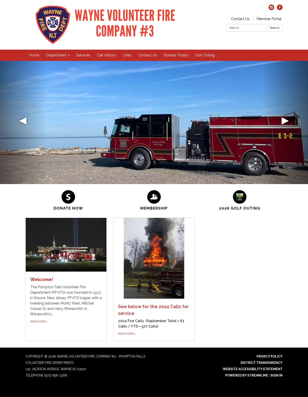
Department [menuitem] (56, 55)
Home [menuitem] (34, 55)
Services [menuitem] (83, 55)
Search (275, 28)
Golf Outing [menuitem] (205, 55)
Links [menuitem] (127, 55)
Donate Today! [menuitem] (176, 55)
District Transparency (262, 363)
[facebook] (280, 9)
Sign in (277, 375)
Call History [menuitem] (106, 55)
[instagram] (271, 9)
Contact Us (240, 19)
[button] (23, 122)
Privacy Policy (270, 356)
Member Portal (269, 19)
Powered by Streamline (246, 375)
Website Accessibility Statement (253, 369)
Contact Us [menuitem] (147, 55)
